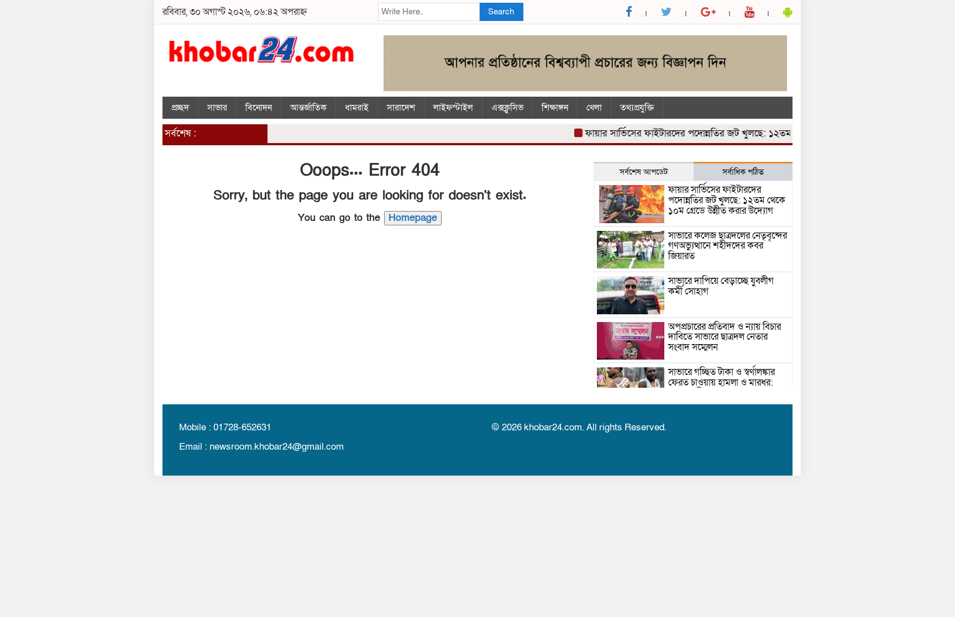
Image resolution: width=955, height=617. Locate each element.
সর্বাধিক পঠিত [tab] (743, 171)
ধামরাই (357, 108)
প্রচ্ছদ (180, 108)
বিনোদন (258, 108)
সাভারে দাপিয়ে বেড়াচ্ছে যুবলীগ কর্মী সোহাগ (721, 286)
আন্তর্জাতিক (308, 108)
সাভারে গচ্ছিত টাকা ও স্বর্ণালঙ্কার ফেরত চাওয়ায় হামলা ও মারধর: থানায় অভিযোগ (721, 382)
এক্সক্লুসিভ (507, 108)
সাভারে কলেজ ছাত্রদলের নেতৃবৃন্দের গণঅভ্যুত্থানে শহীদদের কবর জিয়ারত (727, 245)
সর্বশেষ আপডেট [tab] (644, 171)
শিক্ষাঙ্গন (555, 108)
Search (501, 11)
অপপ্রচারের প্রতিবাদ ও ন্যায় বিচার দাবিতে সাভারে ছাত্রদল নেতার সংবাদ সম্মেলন (724, 337)
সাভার (217, 108)
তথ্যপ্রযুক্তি (637, 108)
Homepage (413, 218)
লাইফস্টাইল (453, 108)
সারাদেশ (401, 108)
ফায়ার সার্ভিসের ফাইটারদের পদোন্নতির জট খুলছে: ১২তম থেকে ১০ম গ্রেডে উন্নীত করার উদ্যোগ (749, 133)
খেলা (594, 108)
